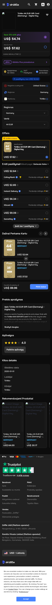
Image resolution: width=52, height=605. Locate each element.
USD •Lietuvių (17, 553)
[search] (29, 4)
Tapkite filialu (32, 503)
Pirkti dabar (41, 287)
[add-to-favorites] (47, 14)
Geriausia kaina (40, 164)
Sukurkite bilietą (9, 503)
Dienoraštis (32, 499)
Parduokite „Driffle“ (10, 513)
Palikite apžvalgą (15, 349)
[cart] (36, 4)
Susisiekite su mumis (11, 490)
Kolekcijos (31, 486)
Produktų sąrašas (34, 490)
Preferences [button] (23, 592)
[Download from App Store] (43, 4)
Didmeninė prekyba (10, 517)
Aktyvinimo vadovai (10, 499)
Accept (26, 599)
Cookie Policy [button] (13, 589)
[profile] (48, 4)
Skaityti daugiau (11, 327)
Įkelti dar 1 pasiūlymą (24, 226)
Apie (4, 486)
